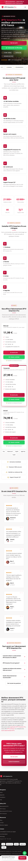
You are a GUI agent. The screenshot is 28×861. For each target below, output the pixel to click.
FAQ (1, 799)
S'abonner (22, 858)
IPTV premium (11, 728)
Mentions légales (4, 825)
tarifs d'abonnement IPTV (7, 730)
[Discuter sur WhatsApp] (25, 853)
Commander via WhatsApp (15, 48)
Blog (1, 820)
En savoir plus (14, 352)
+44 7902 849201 (4, 834)
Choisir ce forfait (14, 357)
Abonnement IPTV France (6, 811)
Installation (2, 797)
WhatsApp (2, 836)
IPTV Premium (3, 813)
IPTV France (3, 808)
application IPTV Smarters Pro (18, 727)
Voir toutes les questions (14, 683)
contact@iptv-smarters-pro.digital (8, 831)
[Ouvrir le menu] (25, 7)
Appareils (2, 795)
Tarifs (1, 792)
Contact (2, 822)
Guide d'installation (14, 761)
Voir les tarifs (19, 3)
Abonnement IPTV (4, 806)
